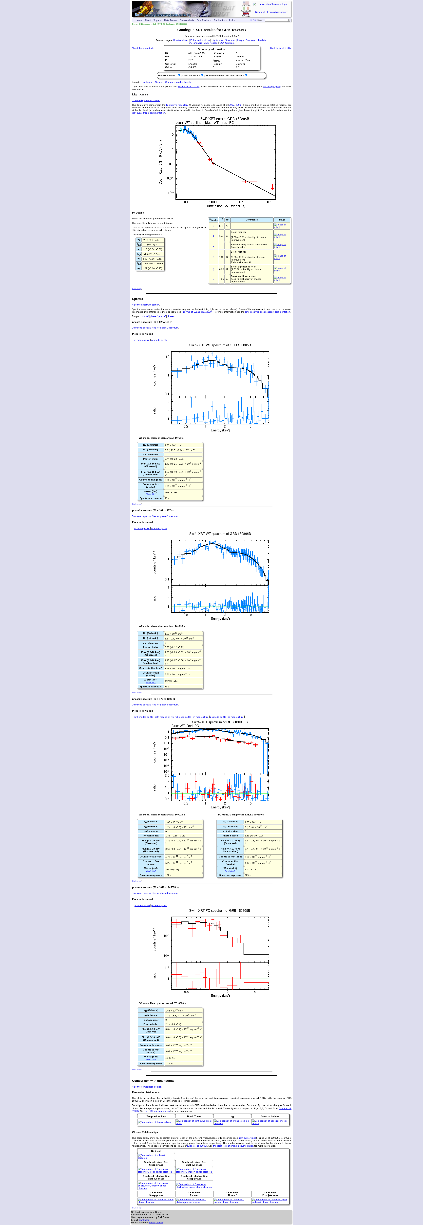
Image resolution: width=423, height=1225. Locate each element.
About (148, 20)
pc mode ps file (218, 717)
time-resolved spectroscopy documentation (267, 311)
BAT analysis (195, 43)
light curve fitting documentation (148, 112)
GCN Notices (210, 43)
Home (139, 20)
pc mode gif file (236, 717)
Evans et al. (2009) (188, 86)
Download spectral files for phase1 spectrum (155, 327)
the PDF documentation (157, 1111)
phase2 (154, 316)
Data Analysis (187, 20)
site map (253, 20)
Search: (261, 20)
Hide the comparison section (147, 1086)
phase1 (145, 316)
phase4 (171, 316)
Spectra (159, 82)
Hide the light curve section (146, 100)
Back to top (136, 289)
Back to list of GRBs (280, 48)
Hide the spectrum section (145, 304)
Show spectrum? (191, 75)
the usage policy (272, 86)
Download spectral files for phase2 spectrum (155, 516)
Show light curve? (167, 75)
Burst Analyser (180, 40)
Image (240, 40)
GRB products (145, 24)
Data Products (203, 20)
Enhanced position (200, 40)
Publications (220, 20)
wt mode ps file (142, 340)
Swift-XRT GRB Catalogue (163, 24)
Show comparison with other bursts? (225, 75)
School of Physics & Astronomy (271, 12)
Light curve (217, 40)
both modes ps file (143, 717)
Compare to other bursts (178, 82)
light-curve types (247, 1138)
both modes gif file (164, 717)
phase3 (162, 316)
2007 (231, 105)
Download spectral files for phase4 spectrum (155, 893)
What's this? (150, 494)
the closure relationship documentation (233, 1145)
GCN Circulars (226, 43)
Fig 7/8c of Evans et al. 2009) (197, 311)
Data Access (170, 20)
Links (232, 20)
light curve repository (177, 105)
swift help (144, 1220)
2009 (238, 105)
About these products (143, 48)
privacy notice (156, 1222)
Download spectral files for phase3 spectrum (155, 704)
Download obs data (256, 40)
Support (157, 20)
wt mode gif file (159, 340)
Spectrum (230, 40)
